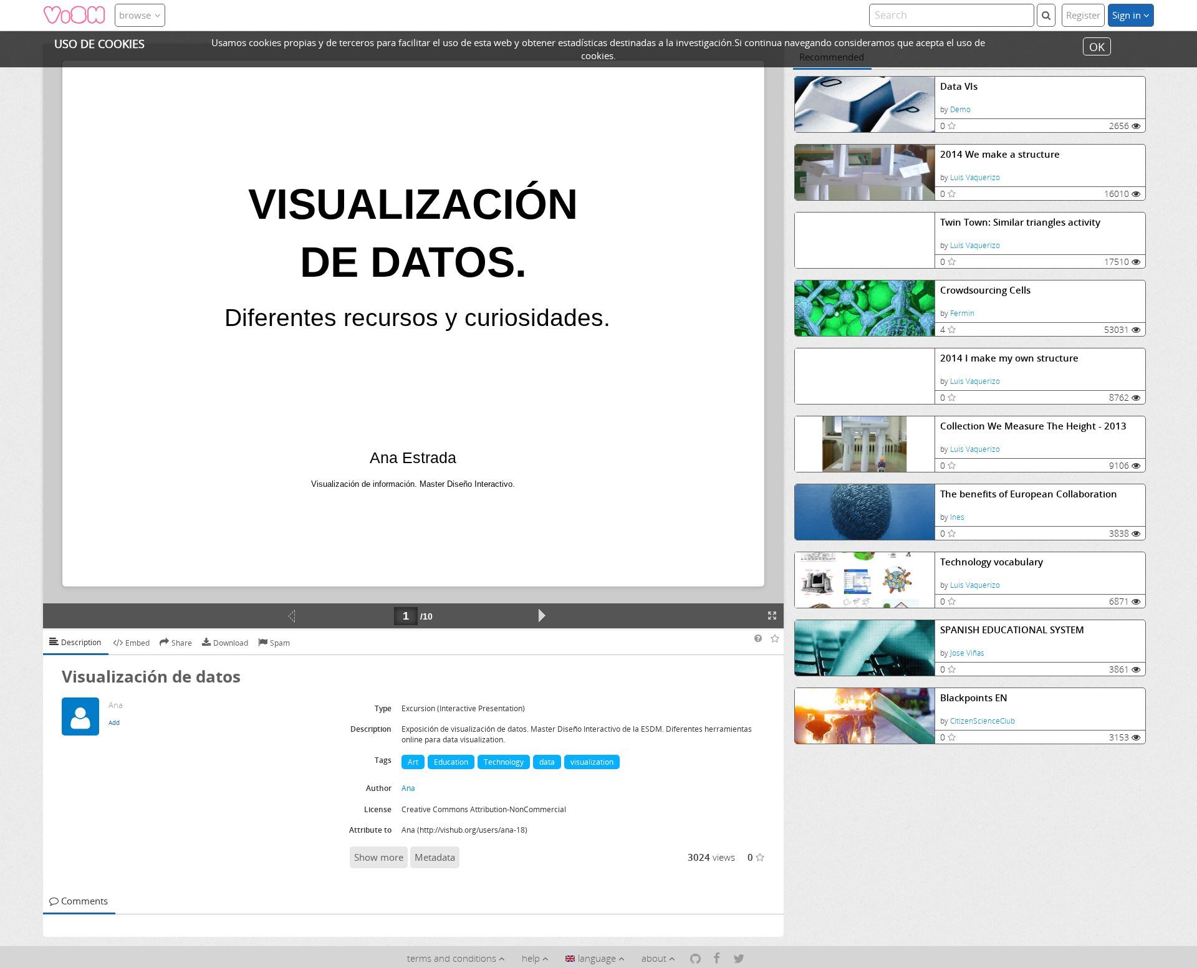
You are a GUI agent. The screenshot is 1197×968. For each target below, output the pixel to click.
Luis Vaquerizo (975, 177)
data (547, 762)
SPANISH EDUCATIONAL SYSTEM (1012, 630)
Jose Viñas (967, 653)
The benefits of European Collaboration (1028, 494)
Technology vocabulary (991, 562)
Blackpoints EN (973, 698)
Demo (960, 109)
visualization (591, 762)
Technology (504, 762)
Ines (957, 517)
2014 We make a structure (1000, 154)
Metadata (435, 857)
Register (1083, 15)
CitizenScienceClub (982, 721)
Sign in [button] (1127, 15)
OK (1097, 46)
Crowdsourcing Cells (985, 290)
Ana (408, 788)
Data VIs (959, 86)
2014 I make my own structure (1009, 358)
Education (451, 762)
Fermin (962, 313)
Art (413, 762)
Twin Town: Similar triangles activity (1020, 222)
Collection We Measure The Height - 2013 (1033, 426)
